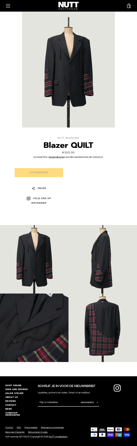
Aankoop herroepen (12, 414)
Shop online (13, 385)
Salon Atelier (14, 393)
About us (11, 397)
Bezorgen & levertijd (14, 432)
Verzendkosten (56, 157)
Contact (10, 405)
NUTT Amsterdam (58, 437)
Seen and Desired (16, 389)
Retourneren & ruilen (38, 432)
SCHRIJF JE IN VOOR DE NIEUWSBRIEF (66, 386)
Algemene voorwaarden (52, 427)
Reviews (10, 401)
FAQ (19, 427)
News (8, 409)
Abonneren (88, 402)
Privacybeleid (30, 427)
